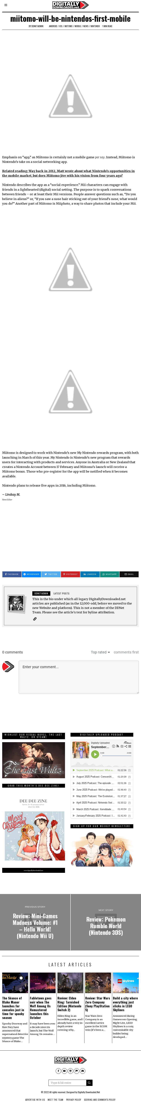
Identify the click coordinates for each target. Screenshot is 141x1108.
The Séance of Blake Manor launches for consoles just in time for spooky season (13, 1008)
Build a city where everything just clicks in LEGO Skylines (125, 1004)
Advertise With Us (35, 1099)
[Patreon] (76, 1071)
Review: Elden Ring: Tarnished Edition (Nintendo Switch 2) (69, 1004)
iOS (60, 26)
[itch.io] (70, 1071)
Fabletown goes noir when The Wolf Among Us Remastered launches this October (40, 1008)
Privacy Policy (73, 1099)
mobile (78, 26)
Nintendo (95, 26)
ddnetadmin (37, 26)
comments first (126, 652)
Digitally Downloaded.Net (89, 1092)
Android (53, 26)
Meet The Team (55, 1099)
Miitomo (69, 26)
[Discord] (82, 1071)
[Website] (34, 619)
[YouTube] (64, 1071)
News (85, 26)
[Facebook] (58, 1071)
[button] (89, 1083)
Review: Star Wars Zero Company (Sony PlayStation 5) (97, 1004)
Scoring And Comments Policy (99, 1099)
